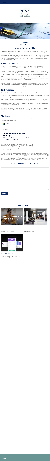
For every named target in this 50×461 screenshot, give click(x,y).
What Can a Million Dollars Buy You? (31, 226)
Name (2, 166)
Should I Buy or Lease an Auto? (7, 253)
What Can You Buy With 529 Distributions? (9, 226)
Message (3, 181)
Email (2, 173)
